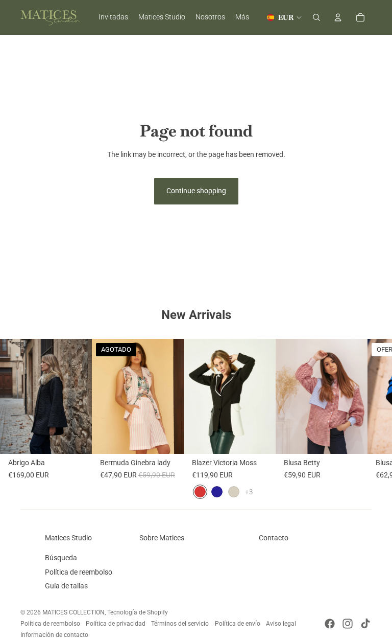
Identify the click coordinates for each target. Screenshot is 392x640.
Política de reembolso (78, 572)
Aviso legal (281, 623)
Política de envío (237, 623)
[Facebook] (330, 624)
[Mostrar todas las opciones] (249, 491)
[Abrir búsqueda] (316, 17)
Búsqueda (61, 558)
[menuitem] (242, 17)
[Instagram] (347, 624)
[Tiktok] (365, 624)
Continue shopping (196, 191)
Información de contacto (54, 634)
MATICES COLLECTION (73, 612)
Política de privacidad (115, 623)
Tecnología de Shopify (137, 612)
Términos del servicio (180, 623)
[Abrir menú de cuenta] (338, 17)
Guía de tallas (66, 586)
